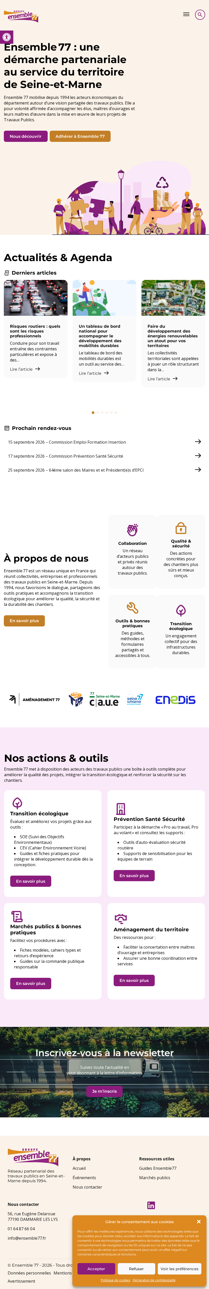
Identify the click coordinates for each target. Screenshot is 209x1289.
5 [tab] (111, 412)
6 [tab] (116, 412)
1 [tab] (93, 412)
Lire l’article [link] (22, 369)
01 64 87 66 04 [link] (21, 1229)
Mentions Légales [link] (71, 1273)
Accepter (96, 1268)
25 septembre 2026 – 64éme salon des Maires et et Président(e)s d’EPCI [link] (76, 470)
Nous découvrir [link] (26, 136)
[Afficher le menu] (186, 14)
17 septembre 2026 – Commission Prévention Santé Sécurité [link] (65, 456)
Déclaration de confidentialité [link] (154, 1280)
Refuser (136, 1268)
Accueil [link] (79, 1168)
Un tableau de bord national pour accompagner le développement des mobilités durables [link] (100, 336)
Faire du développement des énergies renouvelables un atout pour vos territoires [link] (173, 336)
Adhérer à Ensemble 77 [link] (80, 136)
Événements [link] (84, 1177)
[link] (6, 37)
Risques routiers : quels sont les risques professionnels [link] (35, 331)
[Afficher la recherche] (200, 15)
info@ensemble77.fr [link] (27, 1238)
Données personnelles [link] (29, 1273)
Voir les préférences (180, 1268)
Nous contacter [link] (87, 1187)
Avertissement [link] (21, 1281)
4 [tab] (107, 412)
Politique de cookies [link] (115, 1280)
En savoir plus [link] (24, 620)
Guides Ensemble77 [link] (157, 1168)
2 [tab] (97, 412)
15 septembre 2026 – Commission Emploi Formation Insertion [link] (67, 442)
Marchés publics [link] (154, 1177)
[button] (198, 1221)
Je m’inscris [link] (104, 1091)
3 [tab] (102, 412)
